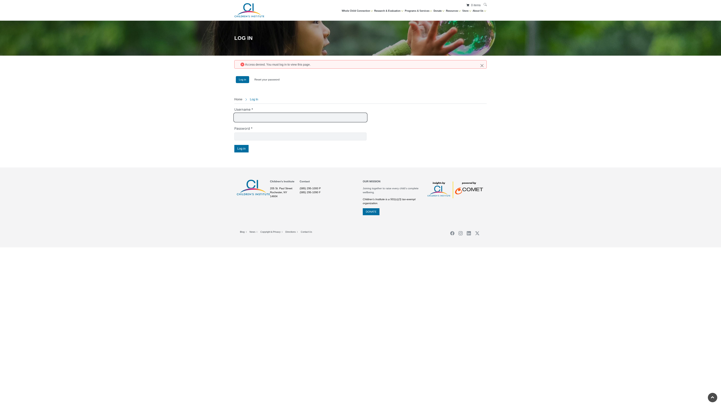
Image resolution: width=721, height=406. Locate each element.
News (252, 232)
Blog (242, 232)
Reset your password (267, 79)
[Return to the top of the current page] (712, 397)
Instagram (459, 233)
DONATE (371, 211)
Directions (290, 232)
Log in (244, 79)
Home (238, 99)
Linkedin (468, 233)
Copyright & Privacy (270, 232)
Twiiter (476, 233)
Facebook (451, 233)
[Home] (249, 10)
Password (243, 128)
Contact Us (306, 232)
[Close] (481, 65)
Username (243, 109)
